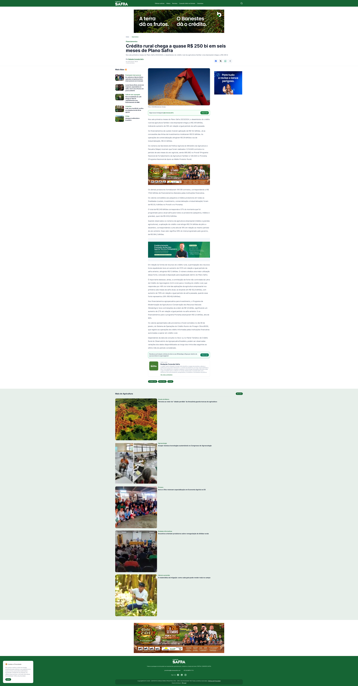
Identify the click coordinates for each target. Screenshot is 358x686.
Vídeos (168, 3)
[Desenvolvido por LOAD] (184, 683)
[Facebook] (178, 674)
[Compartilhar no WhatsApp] (225, 61)
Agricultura (135, 37)
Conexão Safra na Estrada (187, 3)
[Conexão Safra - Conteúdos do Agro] (121, 3)
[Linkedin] (181, 674)
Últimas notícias (159, 3)
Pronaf (170, 381)
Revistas (174, 3)
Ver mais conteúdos (166, 374)
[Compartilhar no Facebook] (216, 61)
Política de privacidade (20, 676)
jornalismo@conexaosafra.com (172, 670)
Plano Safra (162, 381)
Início (127, 37)
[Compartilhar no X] (221, 61)
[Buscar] (241, 3)
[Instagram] (185, 674)
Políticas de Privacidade (214, 681)
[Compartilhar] (230, 61)
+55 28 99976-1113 (188, 670)
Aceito (8, 679)
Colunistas (200, 3)
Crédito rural (152, 381)
